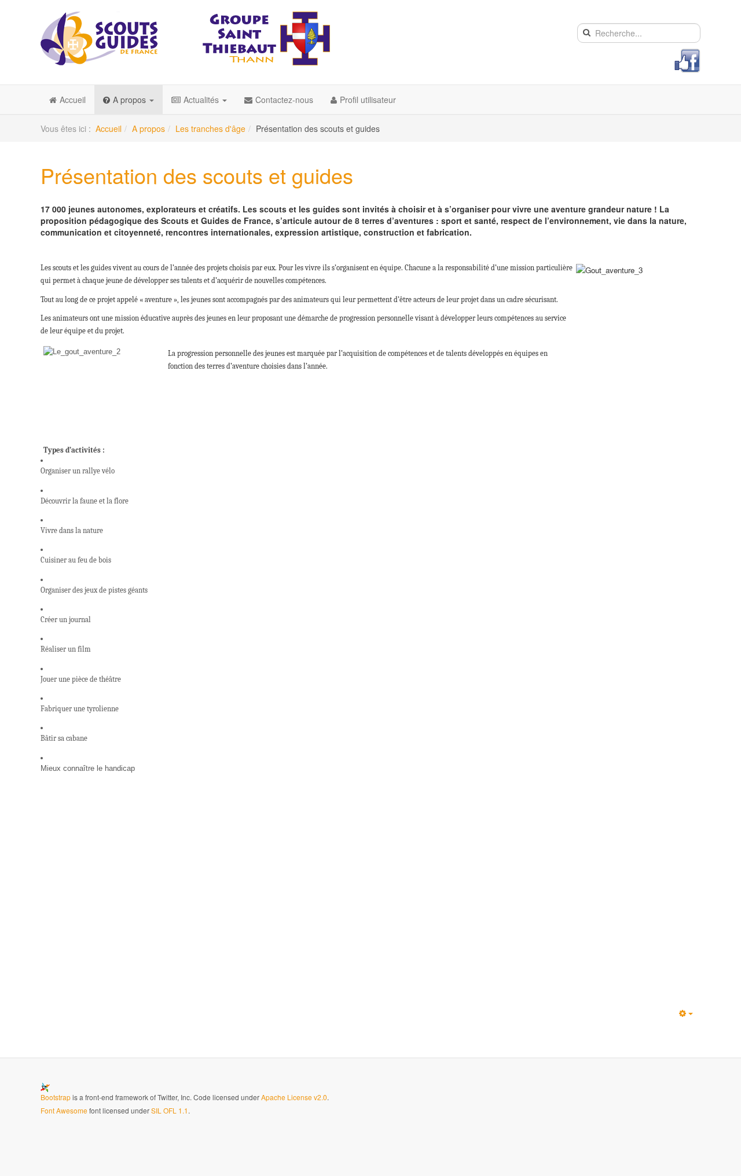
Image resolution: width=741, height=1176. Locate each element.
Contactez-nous (284, 99)
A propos (130, 99)
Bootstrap (56, 1097)
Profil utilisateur (368, 99)
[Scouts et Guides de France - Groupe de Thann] (185, 38)
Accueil (73, 99)
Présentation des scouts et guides (197, 175)
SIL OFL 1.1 (169, 1110)
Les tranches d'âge (210, 128)
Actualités (202, 99)
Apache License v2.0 (294, 1097)
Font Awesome (64, 1110)
